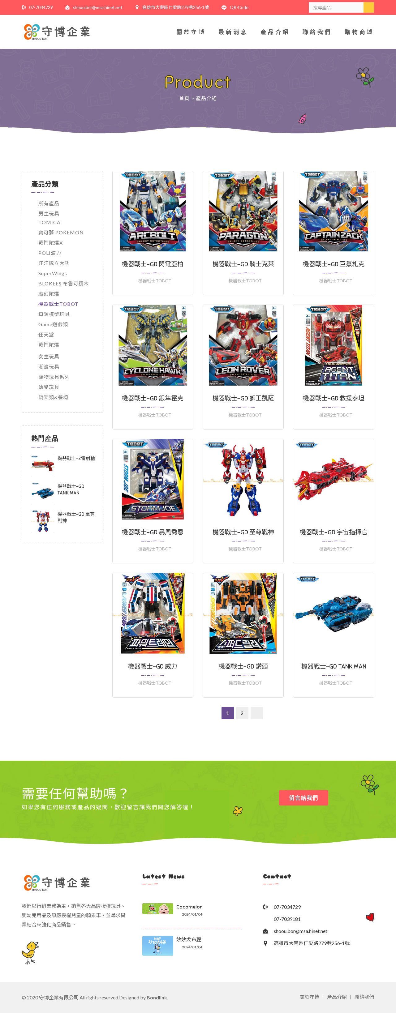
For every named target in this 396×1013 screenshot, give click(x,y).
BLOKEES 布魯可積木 (63, 283)
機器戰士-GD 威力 (152, 666)
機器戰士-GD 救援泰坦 (333, 398)
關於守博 (191, 31)
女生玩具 (48, 356)
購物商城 (359, 31)
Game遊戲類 (53, 324)
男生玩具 (48, 213)
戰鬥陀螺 (48, 345)
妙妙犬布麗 (188, 940)
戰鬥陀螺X (50, 243)
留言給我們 (303, 797)
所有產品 (48, 203)
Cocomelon (189, 907)
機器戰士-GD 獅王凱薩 (243, 398)
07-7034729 (41, 7)
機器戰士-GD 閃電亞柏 (152, 264)
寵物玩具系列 (54, 377)
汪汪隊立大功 (54, 263)
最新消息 (233, 31)
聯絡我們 (317, 31)
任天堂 (46, 334)
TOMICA (49, 222)
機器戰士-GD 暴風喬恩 (152, 532)
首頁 (184, 98)
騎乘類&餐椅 (53, 397)
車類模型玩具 (54, 314)
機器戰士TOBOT (58, 304)
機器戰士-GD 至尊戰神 (243, 532)
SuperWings (52, 273)
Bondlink (157, 997)
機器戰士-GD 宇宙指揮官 (334, 532)
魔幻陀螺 (48, 294)
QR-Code (239, 7)
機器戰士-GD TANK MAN (333, 666)
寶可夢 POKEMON (61, 232)
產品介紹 (275, 31)
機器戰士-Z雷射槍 (76, 458)
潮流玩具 (48, 367)
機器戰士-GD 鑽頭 (243, 666)
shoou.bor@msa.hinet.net (98, 7)
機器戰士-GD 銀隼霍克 (152, 398)
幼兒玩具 (48, 387)
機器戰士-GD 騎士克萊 (243, 264)
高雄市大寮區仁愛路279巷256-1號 (175, 7)
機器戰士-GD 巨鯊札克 (333, 264)
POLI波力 (49, 253)
